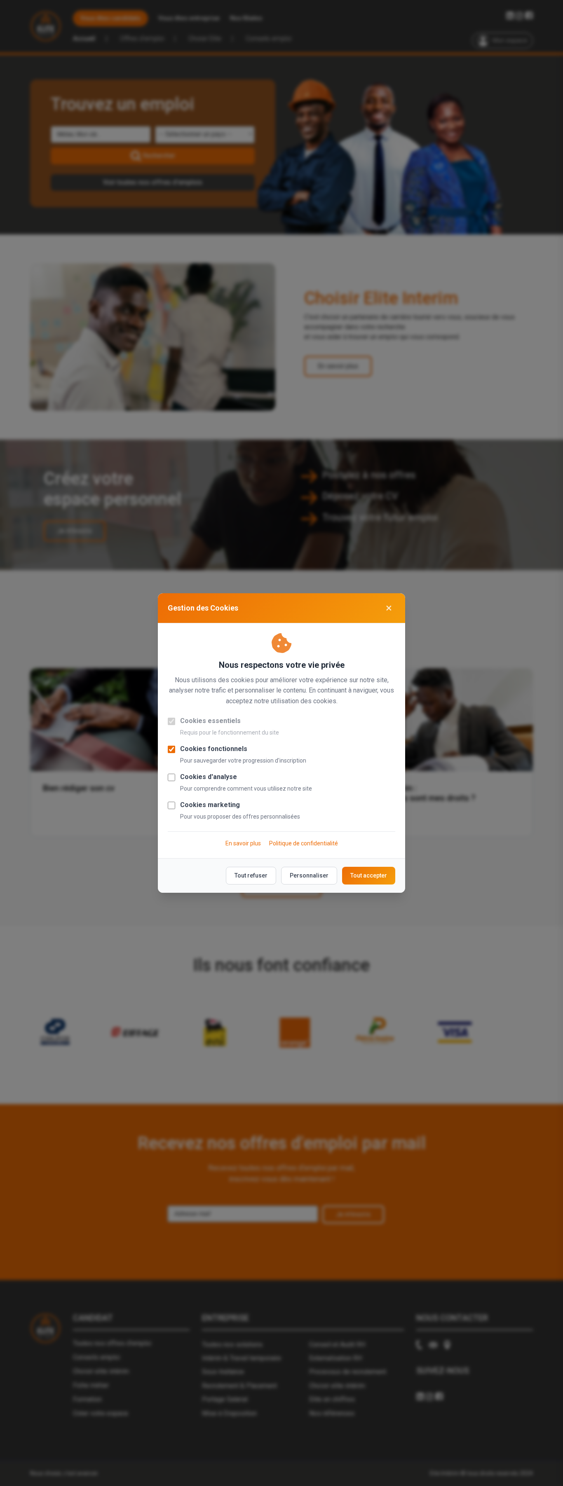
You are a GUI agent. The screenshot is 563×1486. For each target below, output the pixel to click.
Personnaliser (309, 875)
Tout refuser (251, 875)
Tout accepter (368, 875)
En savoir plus (243, 843)
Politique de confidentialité (303, 843)
